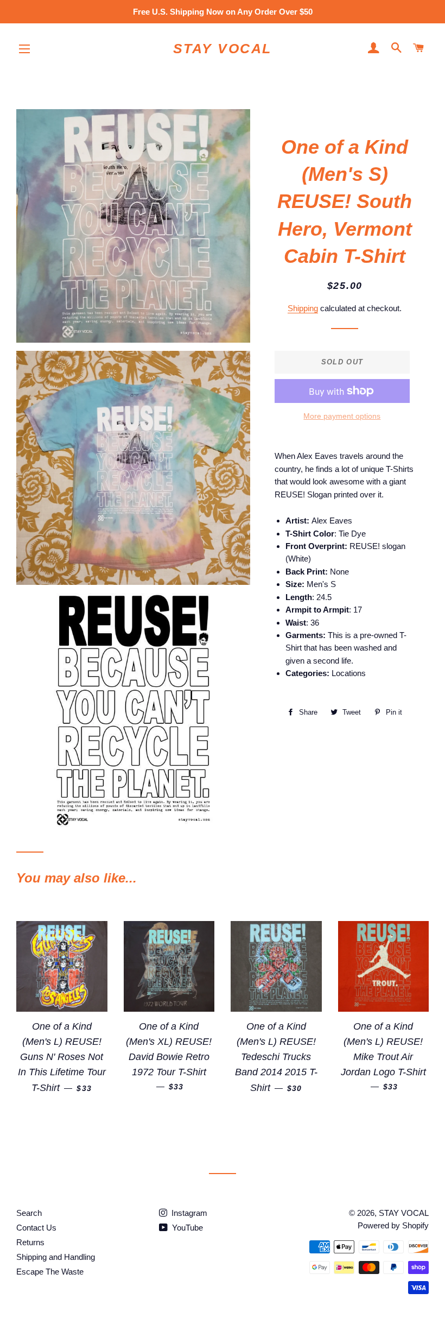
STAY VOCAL (222, 48)
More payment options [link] (341, 416)
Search (29, 1213)
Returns (30, 1242)
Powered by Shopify (393, 1225)
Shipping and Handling (55, 1257)
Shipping (303, 308)
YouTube (186, 1227)
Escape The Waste (50, 1271)
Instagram (188, 1213)
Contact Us (36, 1227)
